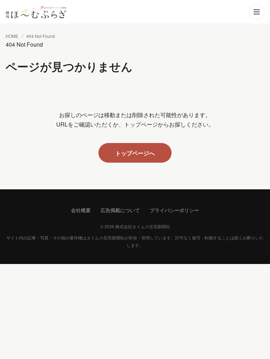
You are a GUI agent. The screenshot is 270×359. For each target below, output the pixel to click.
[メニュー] (256, 12)
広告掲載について (120, 210)
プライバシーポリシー (174, 210)
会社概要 (81, 210)
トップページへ (135, 153)
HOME (12, 36)
